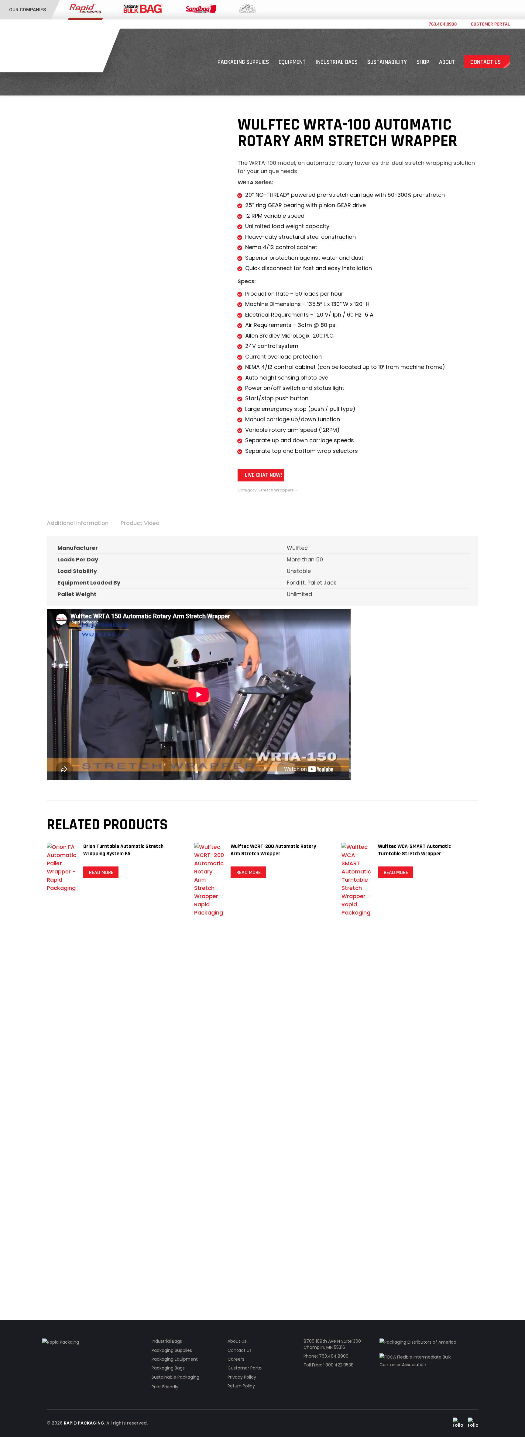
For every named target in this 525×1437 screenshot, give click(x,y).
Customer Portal (490, 24)
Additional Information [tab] (77, 523)
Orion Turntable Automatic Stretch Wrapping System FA (123, 850)
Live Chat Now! (263, 475)
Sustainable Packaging (175, 1377)
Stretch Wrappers (276, 490)
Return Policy (241, 1386)
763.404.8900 (443, 24)
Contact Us (240, 1350)
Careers (236, 1359)
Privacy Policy (242, 1377)
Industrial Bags (167, 1341)
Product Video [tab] (140, 523)
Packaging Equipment (175, 1359)
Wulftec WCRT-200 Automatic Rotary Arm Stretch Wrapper (273, 850)
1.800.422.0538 (338, 1365)
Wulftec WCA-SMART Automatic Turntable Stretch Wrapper (414, 850)
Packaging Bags (168, 1368)
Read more (101, 872)
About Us (237, 1341)
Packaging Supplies (172, 1350)
